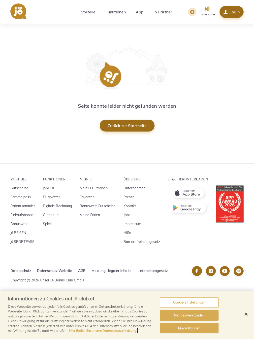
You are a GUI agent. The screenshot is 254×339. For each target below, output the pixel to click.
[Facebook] (197, 274)
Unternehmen (134, 188)
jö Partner (163, 11)
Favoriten (87, 197)
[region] (127, 315)
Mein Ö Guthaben (94, 188)
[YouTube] (225, 274)
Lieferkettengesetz (152, 271)
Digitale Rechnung (57, 206)
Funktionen (115, 11)
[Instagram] (211, 274)
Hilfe (127, 233)
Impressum (132, 224)
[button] (192, 12)
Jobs (127, 215)
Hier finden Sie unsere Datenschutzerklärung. (103, 331)
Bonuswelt (19, 224)
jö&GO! (48, 188)
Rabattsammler (22, 206)
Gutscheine (19, 188)
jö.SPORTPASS (22, 241)
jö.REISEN (18, 233)
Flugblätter (51, 197)
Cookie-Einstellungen (189, 303)
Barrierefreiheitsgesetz (142, 241)
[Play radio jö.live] (193, 12)
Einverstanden (189, 328)
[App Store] (188, 192)
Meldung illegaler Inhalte (111, 271)
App (140, 11)
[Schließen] (246, 314)
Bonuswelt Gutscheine (98, 206)
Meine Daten (90, 215)
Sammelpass (20, 197)
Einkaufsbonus (21, 215)
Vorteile (88, 11)
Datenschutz (20, 271)
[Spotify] (239, 274)
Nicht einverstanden (189, 315)
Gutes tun (51, 215)
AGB (82, 271)
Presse (129, 197)
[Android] (188, 207)
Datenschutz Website (54, 271)
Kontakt (130, 206)
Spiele (48, 224)
